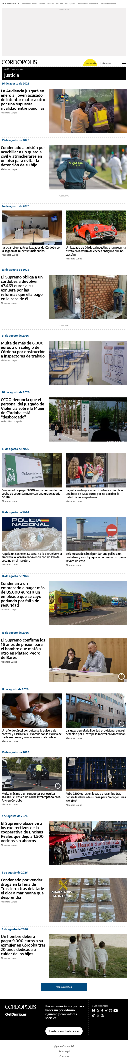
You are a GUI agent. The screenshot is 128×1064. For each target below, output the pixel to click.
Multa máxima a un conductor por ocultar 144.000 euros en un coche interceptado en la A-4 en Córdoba (31, 797)
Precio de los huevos (29, 4)
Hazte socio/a (90, 63)
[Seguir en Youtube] (116, 1010)
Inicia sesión (105, 63)
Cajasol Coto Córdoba (108, 4)
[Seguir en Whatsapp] (98, 1015)
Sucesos (42, 4)
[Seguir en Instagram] (110, 1010)
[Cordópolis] (21, 1006)
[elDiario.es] (21, 1014)
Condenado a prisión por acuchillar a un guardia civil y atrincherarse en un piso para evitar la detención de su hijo (23, 156)
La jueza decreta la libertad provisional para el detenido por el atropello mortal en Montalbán (96, 732)
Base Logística (70, 4)
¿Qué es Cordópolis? (64, 1046)
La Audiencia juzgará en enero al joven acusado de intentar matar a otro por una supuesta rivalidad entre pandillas (23, 99)
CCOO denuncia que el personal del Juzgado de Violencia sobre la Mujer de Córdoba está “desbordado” (22, 408)
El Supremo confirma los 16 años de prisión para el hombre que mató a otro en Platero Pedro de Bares (23, 648)
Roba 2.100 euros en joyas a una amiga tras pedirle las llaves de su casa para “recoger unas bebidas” (96, 797)
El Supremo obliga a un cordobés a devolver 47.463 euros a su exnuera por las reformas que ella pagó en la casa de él (22, 287)
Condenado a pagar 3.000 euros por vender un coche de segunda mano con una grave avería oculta (32, 493)
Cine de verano (82, 4)
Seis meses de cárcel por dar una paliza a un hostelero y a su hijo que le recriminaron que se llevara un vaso (96, 557)
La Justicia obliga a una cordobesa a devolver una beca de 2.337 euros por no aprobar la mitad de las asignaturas (94, 493)
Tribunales (50, 4)
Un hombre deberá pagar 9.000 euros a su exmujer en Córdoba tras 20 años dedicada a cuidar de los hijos (23, 945)
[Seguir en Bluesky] (93, 1010)
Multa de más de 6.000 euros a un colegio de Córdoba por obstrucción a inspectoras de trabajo (23, 349)
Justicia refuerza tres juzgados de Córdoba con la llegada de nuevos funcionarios (31, 249)
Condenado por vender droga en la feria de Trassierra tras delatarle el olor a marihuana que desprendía (22, 888)
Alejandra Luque (9, 112)
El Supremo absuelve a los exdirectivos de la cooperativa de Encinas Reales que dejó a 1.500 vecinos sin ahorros (22, 832)
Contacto (64, 1056)
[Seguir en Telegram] (106, 1010)
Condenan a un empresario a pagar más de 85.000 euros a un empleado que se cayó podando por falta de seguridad (22, 594)
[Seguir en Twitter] (98, 1010)
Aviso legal (64, 1051)
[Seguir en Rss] (102, 1015)
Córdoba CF (93, 4)
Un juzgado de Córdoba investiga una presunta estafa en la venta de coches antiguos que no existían (96, 251)
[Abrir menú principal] (124, 62)
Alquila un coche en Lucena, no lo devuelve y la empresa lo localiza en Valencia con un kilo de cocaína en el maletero (32, 557)
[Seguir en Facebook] (102, 1010)
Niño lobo (59, 4)
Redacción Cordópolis (11, 421)
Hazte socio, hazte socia (64, 1031)
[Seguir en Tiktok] (93, 1015)
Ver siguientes (64, 986)
